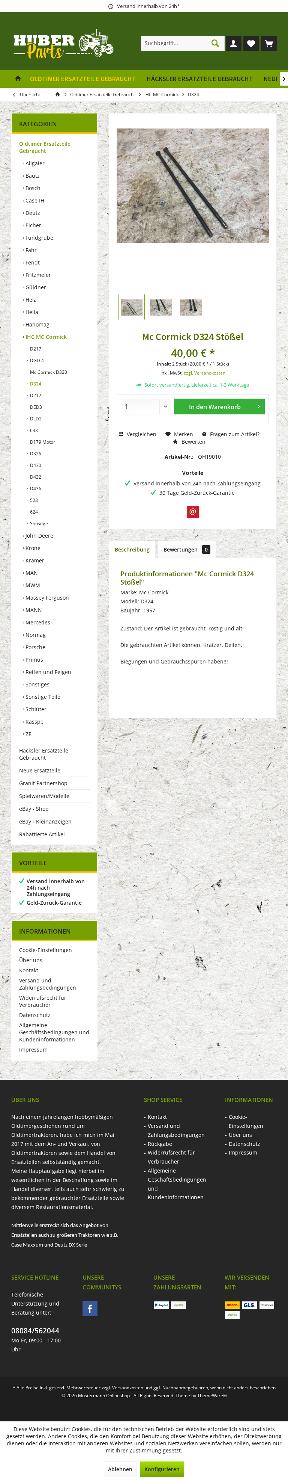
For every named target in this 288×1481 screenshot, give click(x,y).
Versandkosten (127, 1387)
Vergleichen (140, 434)
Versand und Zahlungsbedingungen (47, 984)
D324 (35, 384)
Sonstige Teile (42, 696)
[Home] (18, 79)
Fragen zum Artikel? (234, 434)
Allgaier (34, 163)
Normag (35, 634)
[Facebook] (90, 1308)
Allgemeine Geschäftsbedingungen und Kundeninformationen (54, 1032)
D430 (35, 465)
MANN (33, 610)
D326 (35, 453)
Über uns (30, 960)
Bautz (32, 175)
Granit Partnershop (43, 783)
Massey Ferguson (46, 597)
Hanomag (37, 324)
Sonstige (38, 523)
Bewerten (193, 441)
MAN (31, 572)
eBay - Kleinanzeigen (45, 821)
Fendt (32, 262)
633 (33, 430)
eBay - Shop (34, 808)
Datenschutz (35, 1015)
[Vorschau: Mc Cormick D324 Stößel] (131, 307)
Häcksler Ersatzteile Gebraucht (43, 754)
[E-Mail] (193, 512)
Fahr (30, 250)
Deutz (32, 212)
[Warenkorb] (269, 43)
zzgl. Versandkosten (204, 373)
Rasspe (34, 721)
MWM (32, 585)
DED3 (35, 407)
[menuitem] (269, 43)
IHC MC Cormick (45, 336)
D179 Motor (42, 442)
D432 (35, 477)
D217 (35, 349)
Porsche (34, 647)
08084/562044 (35, 1331)
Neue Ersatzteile (39, 770)
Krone (32, 548)
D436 (35, 488)
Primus (33, 659)
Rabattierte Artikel (42, 834)
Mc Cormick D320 (48, 372)
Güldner (35, 287)
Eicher (32, 225)
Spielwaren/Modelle (44, 795)
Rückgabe (160, 1143)
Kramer (34, 560)
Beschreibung (132, 549)
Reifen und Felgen (47, 672)
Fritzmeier (37, 274)
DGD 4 (36, 360)
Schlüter (35, 709)
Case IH (34, 200)
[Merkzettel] (251, 43)
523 (33, 500)
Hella (31, 312)
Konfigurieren (162, 1469)
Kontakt (28, 970)
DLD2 (35, 419)
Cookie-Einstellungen (45, 950)
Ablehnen (120, 1469)
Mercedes (37, 622)
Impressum (33, 1049)
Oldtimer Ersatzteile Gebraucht (44, 147)
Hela (30, 299)
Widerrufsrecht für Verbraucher (42, 1001)
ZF (27, 733)
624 (33, 512)
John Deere (38, 535)
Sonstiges (37, 684)
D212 (35, 395)
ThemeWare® (212, 1395)
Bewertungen (186, 549)
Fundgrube (38, 237)
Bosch (32, 188)
